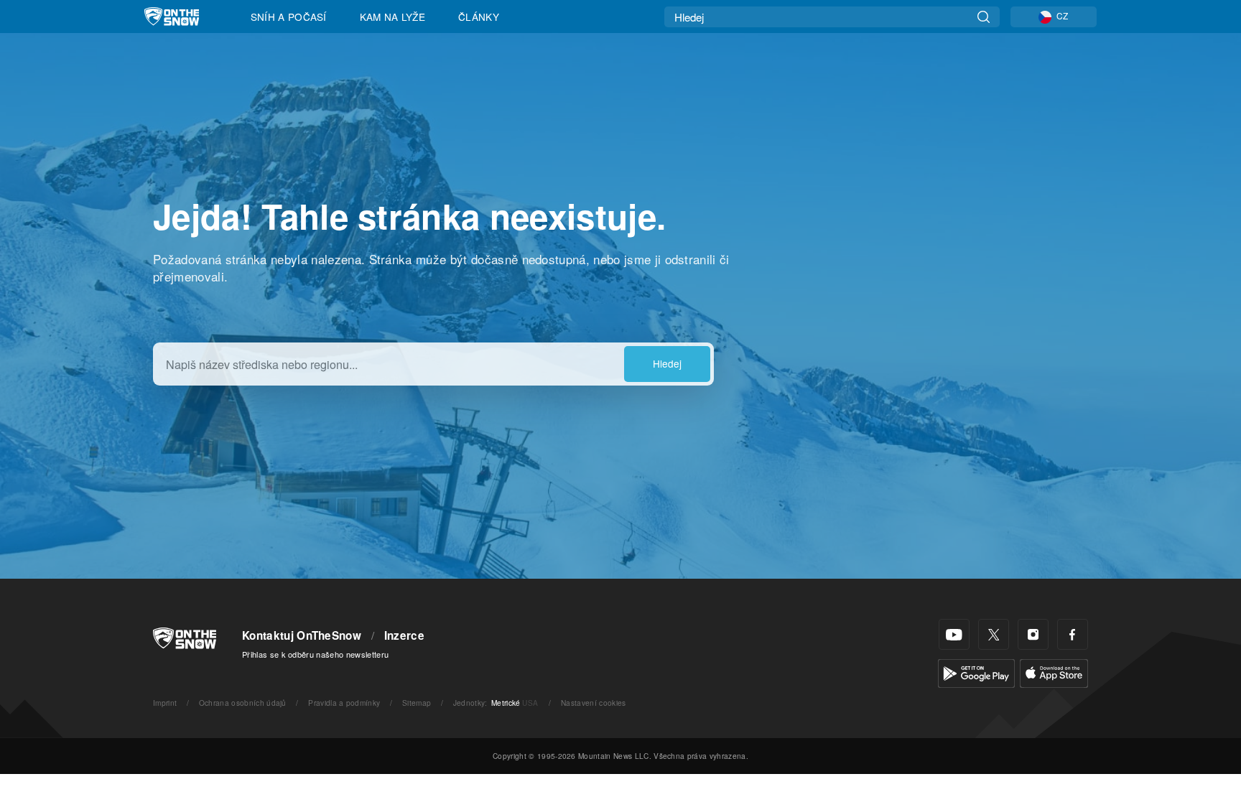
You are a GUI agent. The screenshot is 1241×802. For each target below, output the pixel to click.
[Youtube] (954, 634)
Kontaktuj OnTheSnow (301, 635)
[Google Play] (976, 671)
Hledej (667, 363)
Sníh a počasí (289, 16)
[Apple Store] (1054, 671)
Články (478, 16)
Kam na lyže (393, 16)
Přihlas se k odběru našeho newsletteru (315, 654)
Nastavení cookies (593, 702)
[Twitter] (993, 634)
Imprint (165, 702)
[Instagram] (1033, 634)
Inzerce (404, 635)
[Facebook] (1072, 634)
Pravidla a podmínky (344, 702)
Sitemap (416, 702)
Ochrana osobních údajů (243, 702)
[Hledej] (983, 16)
